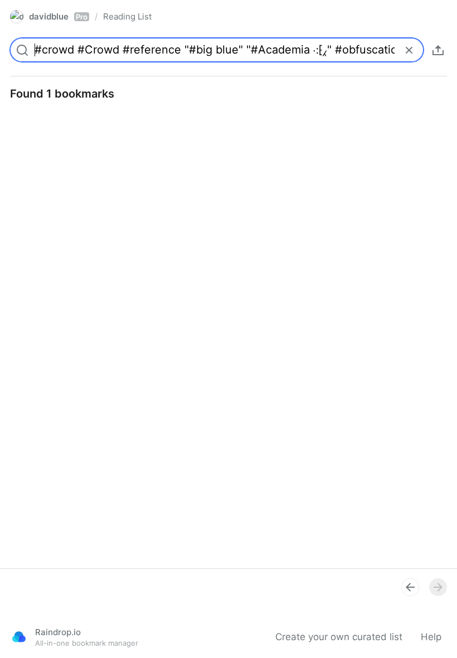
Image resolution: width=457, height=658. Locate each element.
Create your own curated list (338, 636)
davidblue (58, 16)
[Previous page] (410, 587)
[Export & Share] (438, 50)
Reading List (127, 16)
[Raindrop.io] (19, 637)
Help (431, 636)
